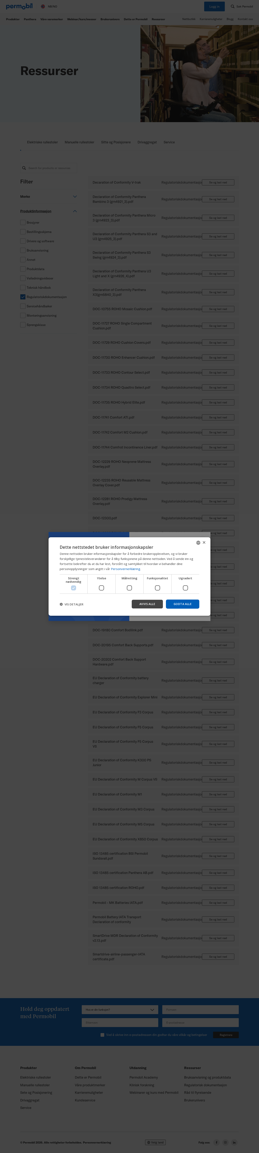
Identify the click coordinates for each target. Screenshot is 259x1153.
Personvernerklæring (125, 569)
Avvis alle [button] (147, 604)
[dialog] (129, 576)
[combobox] (198, 543)
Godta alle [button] (183, 604)
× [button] (203, 542)
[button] (71, 604)
